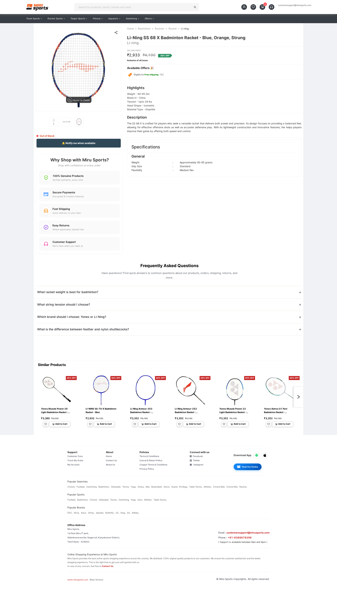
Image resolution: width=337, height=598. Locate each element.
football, (81, 486)
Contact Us (111, 460)
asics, (84, 512)
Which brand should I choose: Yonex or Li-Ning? (71, 317)
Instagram (197, 464)
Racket (172, 28)
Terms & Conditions (149, 456)
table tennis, (195, 486)
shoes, (141, 486)
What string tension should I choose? (63, 304)
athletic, (208, 486)
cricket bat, (232, 486)
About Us (110, 464)
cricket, (71, 486)
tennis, (125, 486)
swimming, (91, 486)
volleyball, (116, 486)
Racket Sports (55, 18)
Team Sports (33, 18)
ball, (148, 486)
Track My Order (75, 460)
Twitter (196, 460)
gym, (140, 499)
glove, (167, 486)
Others (148, 18)
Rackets (159, 28)
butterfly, (109, 512)
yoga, (133, 486)
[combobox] (134, 7)
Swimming (131, 18)
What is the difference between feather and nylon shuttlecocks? (83, 329)
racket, (243, 486)
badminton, (104, 486)
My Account (73, 464)
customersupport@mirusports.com (294, 5)
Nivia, (77, 512)
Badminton (144, 28)
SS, (117, 512)
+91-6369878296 (240, 537)
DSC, (69, 512)
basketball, (156, 486)
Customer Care (75, 456)
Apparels (113, 18)
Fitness (97, 18)
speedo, (100, 512)
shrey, (91, 512)
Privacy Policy (147, 469)
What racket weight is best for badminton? (67, 292)
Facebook (197, 456)
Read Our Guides (250, 467)
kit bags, (183, 486)
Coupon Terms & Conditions (153, 464)
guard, (174, 486)
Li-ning (185, 28)
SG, (128, 512)
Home (130, 28)
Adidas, (135, 512)
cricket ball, (219, 486)
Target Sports (78, 18)
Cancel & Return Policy (151, 460)
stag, (122, 512)
